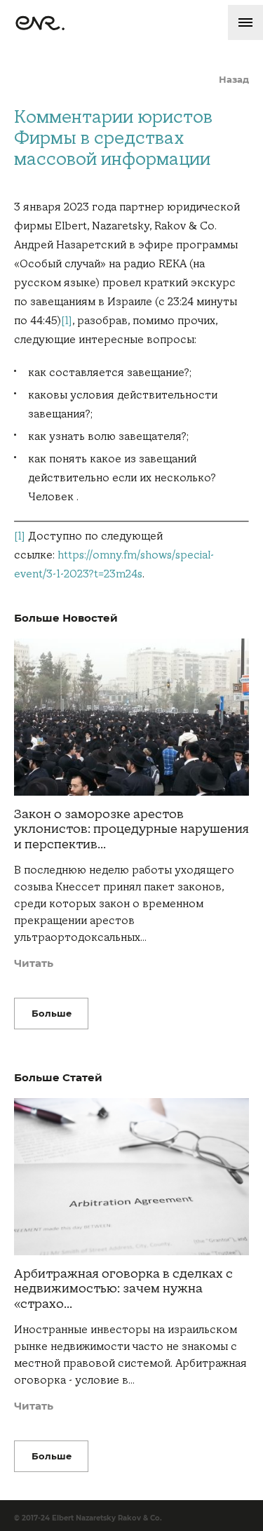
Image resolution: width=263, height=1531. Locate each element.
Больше (52, 1013)
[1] (66, 321)
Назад (234, 79)
